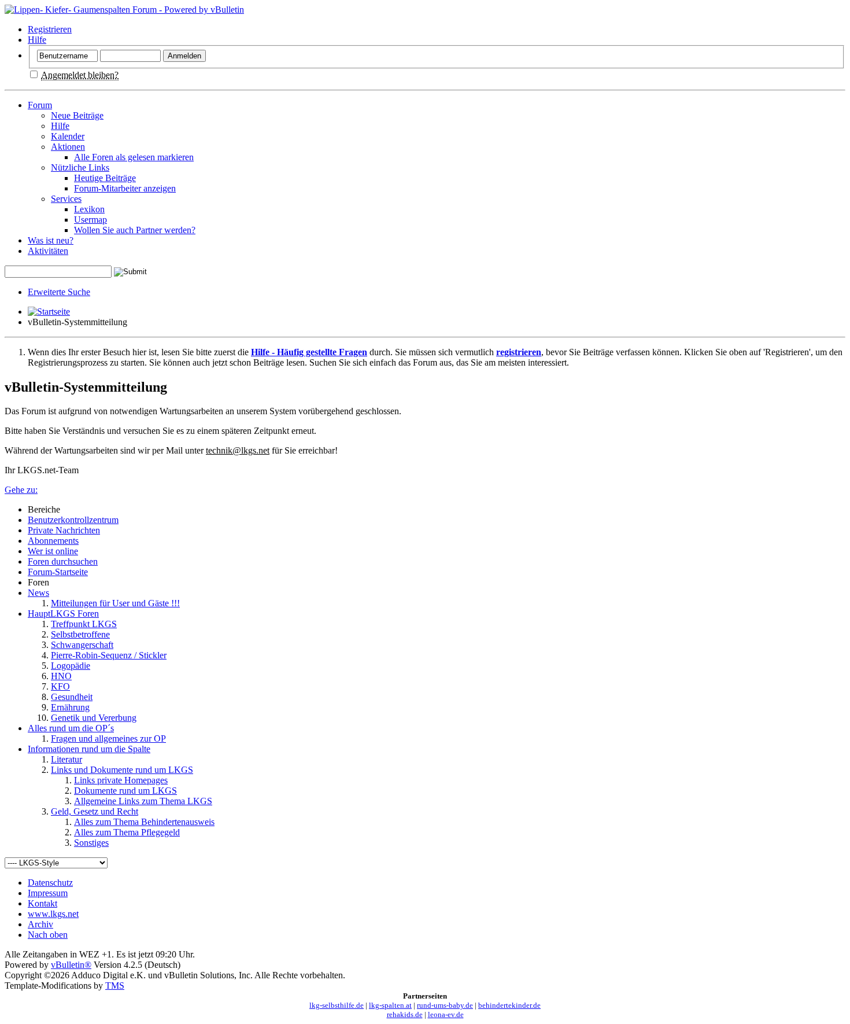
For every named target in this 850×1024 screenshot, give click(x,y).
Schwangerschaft (82, 645)
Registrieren (50, 29)
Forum (40, 105)
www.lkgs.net (53, 914)
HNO (61, 676)
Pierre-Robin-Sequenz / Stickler (109, 655)
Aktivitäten (48, 251)
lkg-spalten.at (390, 1005)
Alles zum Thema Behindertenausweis (144, 822)
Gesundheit (72, 697)
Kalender (67, 136)
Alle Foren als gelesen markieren (134, 157)
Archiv (40, 924)
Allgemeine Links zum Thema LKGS (143, 801)
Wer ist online (53, 551)
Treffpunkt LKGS (84, 624)
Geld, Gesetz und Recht (94, 811)
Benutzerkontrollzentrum (73, 520)
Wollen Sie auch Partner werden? (134, 230)
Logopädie (70, 666)
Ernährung (70, 707)
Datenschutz (50, 882)
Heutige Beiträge (105, 178)
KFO (60, 686)
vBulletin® (71, 965)
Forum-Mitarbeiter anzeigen (125, 188)
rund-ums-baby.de (445, 1005)
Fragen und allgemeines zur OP (108, 738)
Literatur (66, 759)
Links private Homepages (121, 780)
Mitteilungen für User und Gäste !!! (115, 603)
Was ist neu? (50, 240)
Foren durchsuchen (63, 561)
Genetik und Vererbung (93, 718)
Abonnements (53, 541)
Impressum (48, 893)
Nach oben (48, 935)
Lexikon (89, 209)
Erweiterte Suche (59, 292)
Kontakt (42, 903)
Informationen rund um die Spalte (89, 749)
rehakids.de (405, 1014)
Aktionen (68, 147)
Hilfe (37, 40)
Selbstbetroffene (80, 634)
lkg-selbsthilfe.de (336, 1005)
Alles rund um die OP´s (71, 728)
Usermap (90, 219)
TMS (114, 985)
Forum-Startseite (58, 572)
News (38, 593)
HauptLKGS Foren (63, 613)
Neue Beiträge (77, 115)
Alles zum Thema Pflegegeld (127, 832)
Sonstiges (91, 843)
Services (66, 199)
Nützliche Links (80, 167)
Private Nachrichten (64, 530)
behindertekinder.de (509, 1005)
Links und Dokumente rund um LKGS (122, 770)
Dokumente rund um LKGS (125, 790)
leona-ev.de (446, 1014)
